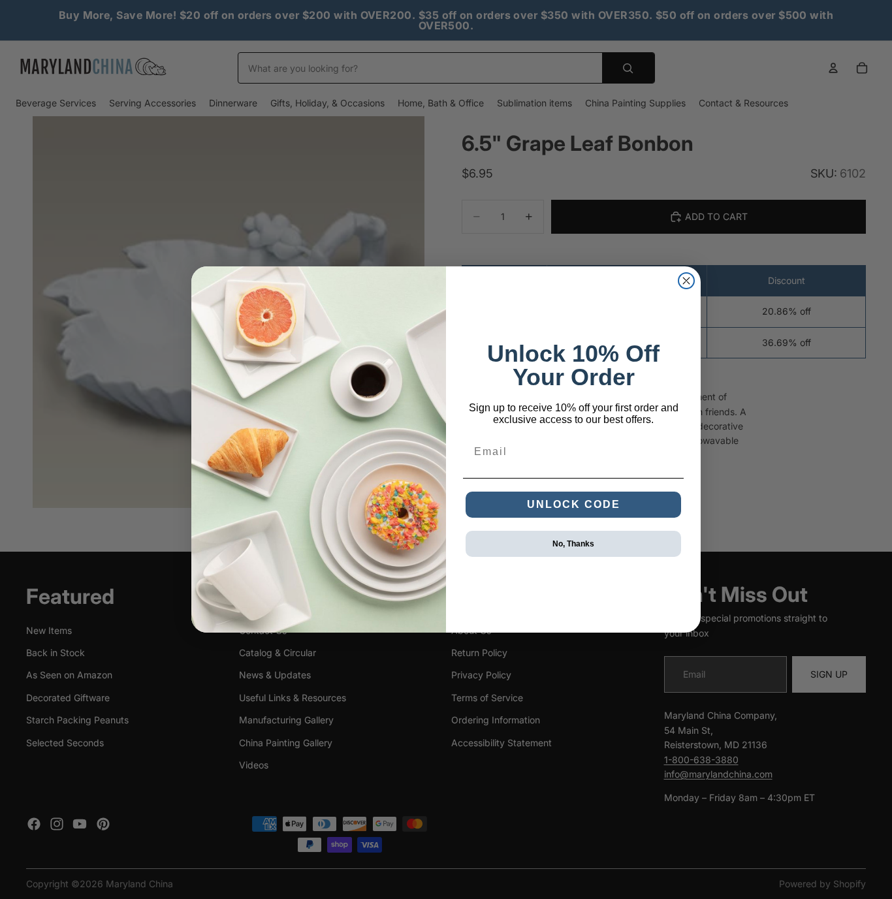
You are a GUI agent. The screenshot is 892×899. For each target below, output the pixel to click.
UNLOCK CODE (573, 504)
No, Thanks (573, 543)
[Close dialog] (686, 281)
